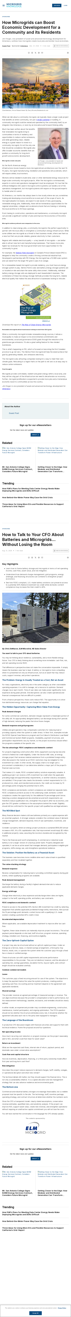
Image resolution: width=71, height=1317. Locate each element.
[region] (35, 1311)
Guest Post (6, 46)
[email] (42, 53)
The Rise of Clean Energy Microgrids (36, 325)
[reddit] (39, 53)
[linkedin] (32, 53)
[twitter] (35, 53)
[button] (3, 5)
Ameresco (24, 46)
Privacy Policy (62, 1308)
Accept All (35, 1313)
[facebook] (29, 53)
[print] (68, 53)
